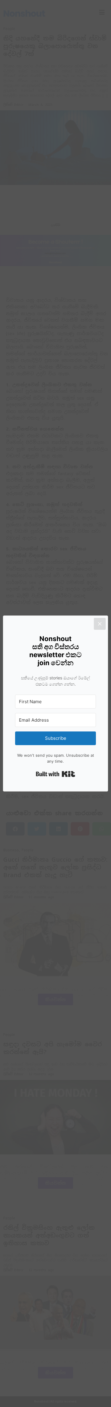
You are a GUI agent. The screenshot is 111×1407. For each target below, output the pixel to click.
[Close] (100, 624)
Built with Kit (55, 774)
